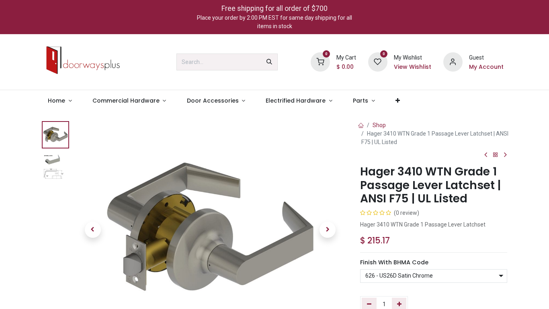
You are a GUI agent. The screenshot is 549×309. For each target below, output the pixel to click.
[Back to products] (495, 155)
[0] (320, 61)
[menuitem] (60, 100)
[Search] (269, 62)
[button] (93, 230)
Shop (379, 125)
